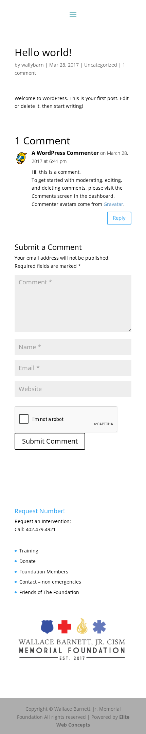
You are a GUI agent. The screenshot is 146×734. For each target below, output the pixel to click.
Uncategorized (100, 65)
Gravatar (113, 204)
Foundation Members (43, 571)
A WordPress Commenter (65, 153)
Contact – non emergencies (50, 581)
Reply (119, 217)
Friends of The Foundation (49, 592)
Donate (27, 561)
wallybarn (32, 65)
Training (28, 550)
